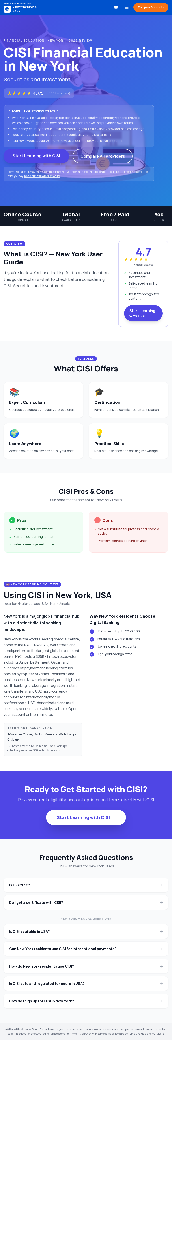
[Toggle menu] (127, 7)
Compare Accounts (151, 7)
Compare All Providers (102, 156)
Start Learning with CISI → (86, 817)
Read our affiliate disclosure (42, 176)
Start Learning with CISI (36, 155)
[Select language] (116, 7)
